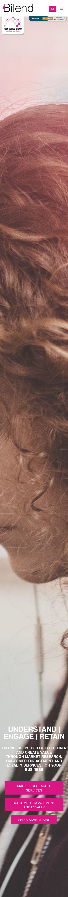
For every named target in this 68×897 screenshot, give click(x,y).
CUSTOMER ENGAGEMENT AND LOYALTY (34, 804)
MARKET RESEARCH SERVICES (34, 787)
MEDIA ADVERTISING (34, 819)
